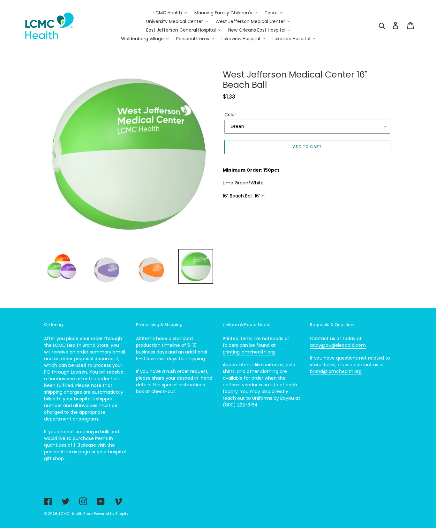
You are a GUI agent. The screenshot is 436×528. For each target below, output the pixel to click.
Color (230, 114)
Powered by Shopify (111, 513)
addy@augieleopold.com (338, 345)
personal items (61, 452)
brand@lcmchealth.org (336, 371)
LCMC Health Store (76, 513)
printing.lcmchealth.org (249, 352)
